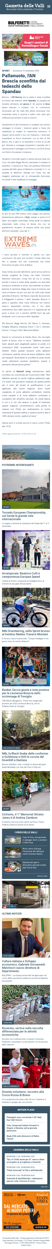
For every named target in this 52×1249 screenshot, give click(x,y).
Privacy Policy (41, 1243)
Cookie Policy (26, 1245)
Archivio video (42, 876)
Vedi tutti (44, 1187)
